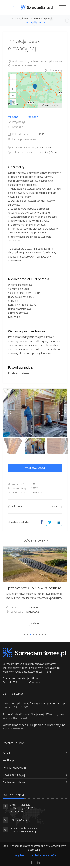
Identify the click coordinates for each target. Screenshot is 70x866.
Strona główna (20, 18)
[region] (35, 90)
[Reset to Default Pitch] (13, 95)
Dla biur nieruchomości (16, 782)
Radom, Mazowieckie (24, 65)
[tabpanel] (35, 587)
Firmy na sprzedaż (44, 18)
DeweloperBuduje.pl (14, 775)
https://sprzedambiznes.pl (23, 831)
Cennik (6, 753)
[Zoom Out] (13, 83)
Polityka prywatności (44, 855)
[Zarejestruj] (13, 7)
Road (13, 102)
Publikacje (8, 760)
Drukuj (57, 506)
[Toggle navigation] (62, 7)
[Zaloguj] (6, 7)
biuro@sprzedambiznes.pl (23, 827)
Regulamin (20, 855)
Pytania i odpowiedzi (15, 767)
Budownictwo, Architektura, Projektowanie (36, 61)
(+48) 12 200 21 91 (19, 819)
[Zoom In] (13, 77)
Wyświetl (35, 623)
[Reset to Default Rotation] (13, 89)
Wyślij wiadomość (35, 467)
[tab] (35, 70)
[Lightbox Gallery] (35, 413)
